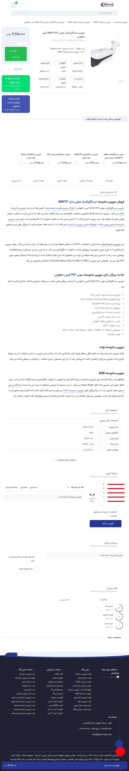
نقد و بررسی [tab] (16, 180)
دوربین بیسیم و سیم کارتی (82, 686)
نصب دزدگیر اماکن (28, 682)
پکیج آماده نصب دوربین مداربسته (79, 689)
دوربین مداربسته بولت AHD (79, 22)
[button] (103, 163)
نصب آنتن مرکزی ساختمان (26, 693)
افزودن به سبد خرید (15, 54)
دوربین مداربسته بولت (111, 347)
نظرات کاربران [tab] (62, 180)
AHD (79, 48)
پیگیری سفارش (57, 678)
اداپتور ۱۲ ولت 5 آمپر (55, 701)
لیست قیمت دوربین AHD (82, 709)
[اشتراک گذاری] (119, 35)
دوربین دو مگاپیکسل (115, 208)
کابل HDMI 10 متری (56, 705)
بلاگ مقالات (58, 674)
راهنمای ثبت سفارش (55, 682)
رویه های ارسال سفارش (54, 686)
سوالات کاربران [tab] (39, 180)
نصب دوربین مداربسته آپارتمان (24, 709)
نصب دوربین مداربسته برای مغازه (23, 713)
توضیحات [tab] (109, 180)
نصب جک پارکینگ (28, 686)
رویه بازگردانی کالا (57, 689)
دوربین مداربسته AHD (102, 22)
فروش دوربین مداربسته (111, 202)
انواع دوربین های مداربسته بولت (59, 208)
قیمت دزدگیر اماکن (84, 678)
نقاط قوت (103, 599)
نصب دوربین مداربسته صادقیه (24, 705)
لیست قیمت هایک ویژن (82, 705)
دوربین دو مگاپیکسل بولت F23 (58, 154)
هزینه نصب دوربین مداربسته (25, 678)
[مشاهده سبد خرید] (14, 5)
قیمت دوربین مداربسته (83, 674)
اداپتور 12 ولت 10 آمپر (55, 713)
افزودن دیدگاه (107, 523)
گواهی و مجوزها (57, 697)
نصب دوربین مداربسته (27, 674)
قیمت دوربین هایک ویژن (82, 697)
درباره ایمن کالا (58, 693)
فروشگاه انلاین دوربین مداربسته (82, 225)
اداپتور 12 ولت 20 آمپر (55, 709)
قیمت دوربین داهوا (84, 701)
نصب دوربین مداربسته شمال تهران (23, 701)
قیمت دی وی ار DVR (83, 682)
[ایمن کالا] (107, 5)
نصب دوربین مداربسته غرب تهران (23, 697)
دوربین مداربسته (121, 22)
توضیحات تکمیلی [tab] (86, 180)
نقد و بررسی (64, 599)
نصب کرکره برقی (29, 689)
